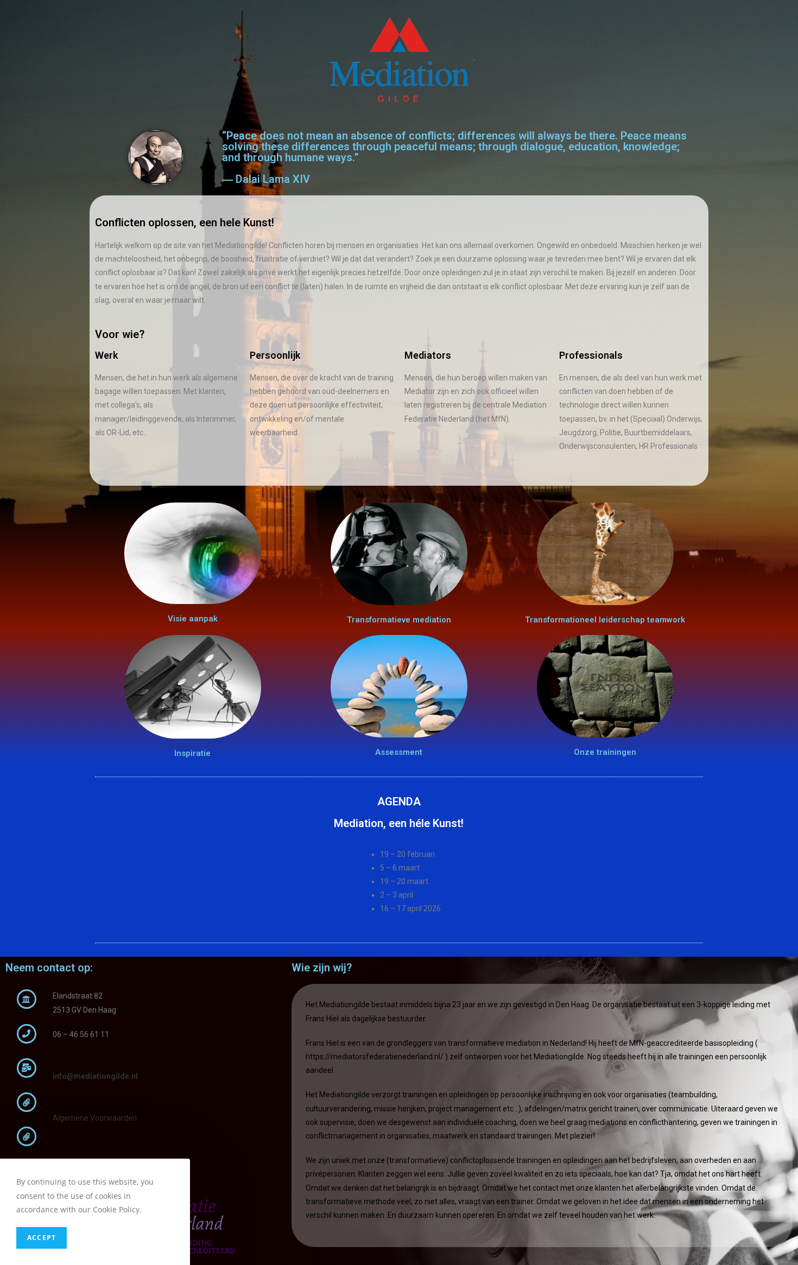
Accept (41, 1237)
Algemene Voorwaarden (95, 1118)
